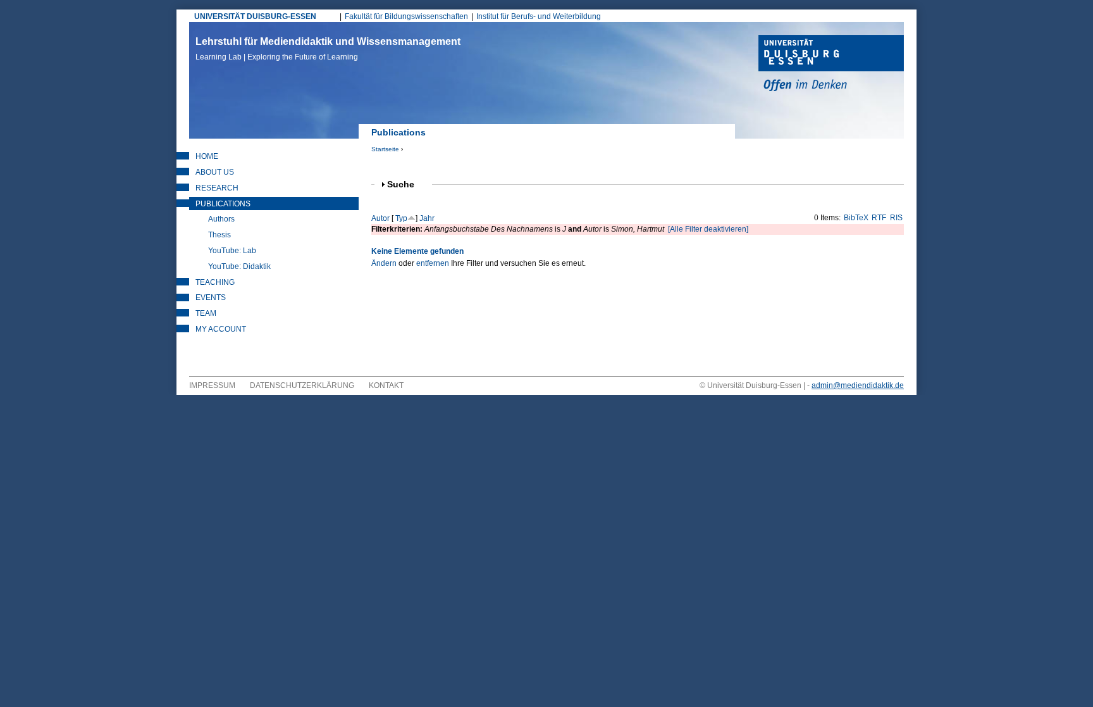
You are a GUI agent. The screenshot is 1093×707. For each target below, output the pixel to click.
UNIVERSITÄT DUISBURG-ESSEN (255, 16)
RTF (879, 217)
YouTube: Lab (232, 250)
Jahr (427, 218)
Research (216, 188)
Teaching (215, 282)
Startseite (385, 149)
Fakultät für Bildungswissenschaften (406, 16)
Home (206, 156)
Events (210, 297)
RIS (896, 217)
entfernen (432, 263)
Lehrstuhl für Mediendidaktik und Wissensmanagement (327, 48)
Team (205, 313)
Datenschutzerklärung (302, 385)
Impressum (212, 385)
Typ (401, 218)
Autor (380, 218)
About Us (214, 172)
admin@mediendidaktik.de (858, 385)
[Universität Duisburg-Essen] (831, 64)
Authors (221, 219)
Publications (222, 203)
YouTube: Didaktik (239, 266)
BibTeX (856, 217)
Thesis (219, 234)
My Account (220, 329)
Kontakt (386, 385)
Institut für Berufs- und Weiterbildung (538, 16)
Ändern (384, 263)
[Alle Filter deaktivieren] (708, 229)
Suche (406, 184)
